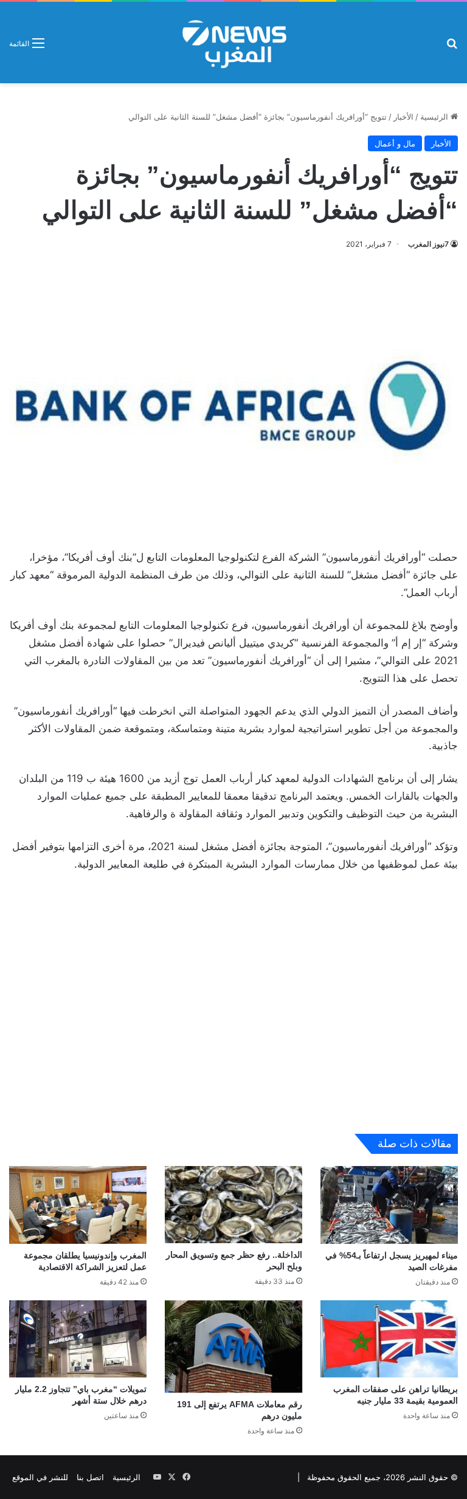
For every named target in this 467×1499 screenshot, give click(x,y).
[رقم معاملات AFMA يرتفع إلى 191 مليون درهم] (233, 1346)
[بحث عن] (452, 47)
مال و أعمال (395, 143)
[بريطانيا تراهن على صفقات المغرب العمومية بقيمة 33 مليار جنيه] (389, 1338)
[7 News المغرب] (233, 42)
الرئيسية (435, 117)
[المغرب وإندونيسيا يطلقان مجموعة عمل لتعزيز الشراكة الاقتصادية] (78, 1204)
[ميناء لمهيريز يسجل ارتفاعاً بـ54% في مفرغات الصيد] (389, 1204)
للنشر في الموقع (40, 1477)
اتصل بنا (90, 1477)
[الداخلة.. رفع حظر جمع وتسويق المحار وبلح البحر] (233, 1204)
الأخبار (403, 117)
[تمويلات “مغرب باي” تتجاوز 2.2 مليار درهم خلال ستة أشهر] (78, 1338)
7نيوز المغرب (428, 244)
